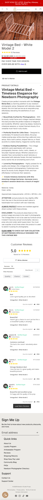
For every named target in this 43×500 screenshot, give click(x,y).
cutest (26, 276)
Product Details (10, 85)
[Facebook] (16, 496)
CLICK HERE (7, 231)
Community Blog (10, 462)
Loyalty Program (10, 446)
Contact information (22, 492)
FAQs (6, 465)
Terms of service (31, 490)
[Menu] (2, 9)
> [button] (22, 406)
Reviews (7, 453)
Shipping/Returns (11, 456)
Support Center (7, 481)
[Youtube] (27, 496)
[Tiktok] (23, 496)
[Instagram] (19, 496)
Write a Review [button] (22, 260)
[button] (35, 304)
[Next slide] (40, 3)
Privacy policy (21, 490)
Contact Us (6, 478)
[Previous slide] (2, 3)
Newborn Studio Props (24, 486)
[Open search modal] (7, 9)
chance (17, 276)
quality (7, 276)
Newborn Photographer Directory (16, 468)
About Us (7, 443)
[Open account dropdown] (36, 9)
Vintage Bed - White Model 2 (19, 300)
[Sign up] (37, 433)
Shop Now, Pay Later (12, 459)
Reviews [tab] (7, 266)
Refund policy (11, 490)
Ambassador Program (12, 450)
